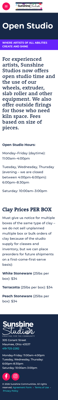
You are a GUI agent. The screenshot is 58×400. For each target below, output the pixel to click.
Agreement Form (22, 388)
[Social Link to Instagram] (15, 377)
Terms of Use (42, 388)
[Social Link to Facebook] (6, 377)
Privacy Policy (10, 391)
